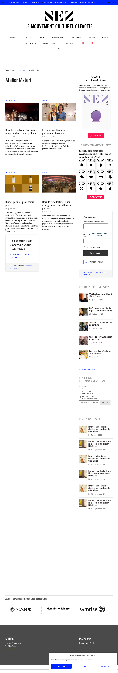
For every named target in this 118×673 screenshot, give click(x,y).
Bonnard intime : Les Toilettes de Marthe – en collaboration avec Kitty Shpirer (99, 443)
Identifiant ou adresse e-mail (93, 222)
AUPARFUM (74, 2)
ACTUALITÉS (27, 38)
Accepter (61, 666)
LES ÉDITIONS (14, 2)
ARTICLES (41, 38)
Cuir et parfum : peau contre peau (19, 203)
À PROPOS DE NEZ (69, 43)
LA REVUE (25, 2)
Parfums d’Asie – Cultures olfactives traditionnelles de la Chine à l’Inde (99, 429)
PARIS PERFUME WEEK (87, 2)
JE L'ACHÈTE (95, 136)
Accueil (23, 70)
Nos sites (82, 386)
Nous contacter (11, 649)
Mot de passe (85, 234)
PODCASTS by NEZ (61, 2)
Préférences (104, 666)
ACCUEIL (13, 38)
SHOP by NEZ (36, 2)
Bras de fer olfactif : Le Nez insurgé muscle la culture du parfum (56, 205)
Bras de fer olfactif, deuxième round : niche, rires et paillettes (21, 131)
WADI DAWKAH (76, 38)
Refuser (83, 666)
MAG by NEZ (48, 2)
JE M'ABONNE (96, 197)
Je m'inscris (88, 272)
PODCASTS (91, 38)
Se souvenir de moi (93, 247)
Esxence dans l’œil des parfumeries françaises (54, 131)
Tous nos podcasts (87, 369)
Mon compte (112, 2)
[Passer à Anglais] (82, 43)
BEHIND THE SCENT (49, 43)
